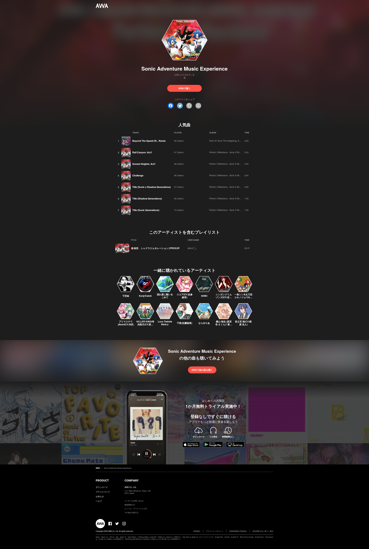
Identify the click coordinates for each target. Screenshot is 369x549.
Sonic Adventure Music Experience (117, 468)
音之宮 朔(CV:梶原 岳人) (243, 323)
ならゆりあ (204, 323)
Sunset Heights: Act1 (144, 164)
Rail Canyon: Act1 (142, 152)
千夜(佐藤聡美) (184, 323)
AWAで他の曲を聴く (202, 369)
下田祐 (125, 295)
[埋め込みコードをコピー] (198, 106)
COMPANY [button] (132, 480)
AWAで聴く (184, 88)
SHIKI (204, 295)
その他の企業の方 (131, 512)
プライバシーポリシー (214, 531)
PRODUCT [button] (102, 480)
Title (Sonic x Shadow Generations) (151, 187)
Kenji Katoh (145, 295)
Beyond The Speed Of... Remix (149, 140)
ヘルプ (99, 500)
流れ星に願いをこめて (165, 296)
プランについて (103, 491)
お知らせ (100, 496)
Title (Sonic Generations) (145, 210)
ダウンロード (102, 487)
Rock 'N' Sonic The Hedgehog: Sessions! (228, 140)
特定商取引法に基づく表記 (263, 531)
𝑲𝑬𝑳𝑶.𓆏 (192, 248)
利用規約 (196, 531)
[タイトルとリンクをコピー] (189, 106)
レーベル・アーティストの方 (136, 508)
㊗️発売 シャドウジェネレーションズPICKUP (155, 248)
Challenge (137, 175)
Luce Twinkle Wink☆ (165, 323)
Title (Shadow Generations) (147, 198)
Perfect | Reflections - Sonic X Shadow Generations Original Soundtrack (242, 152)
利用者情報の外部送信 (238, 531)
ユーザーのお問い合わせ (134, 500)
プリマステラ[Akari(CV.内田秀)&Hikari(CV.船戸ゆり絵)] (126, 326)
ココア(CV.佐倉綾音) (185, 296)
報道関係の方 (130, 504)
